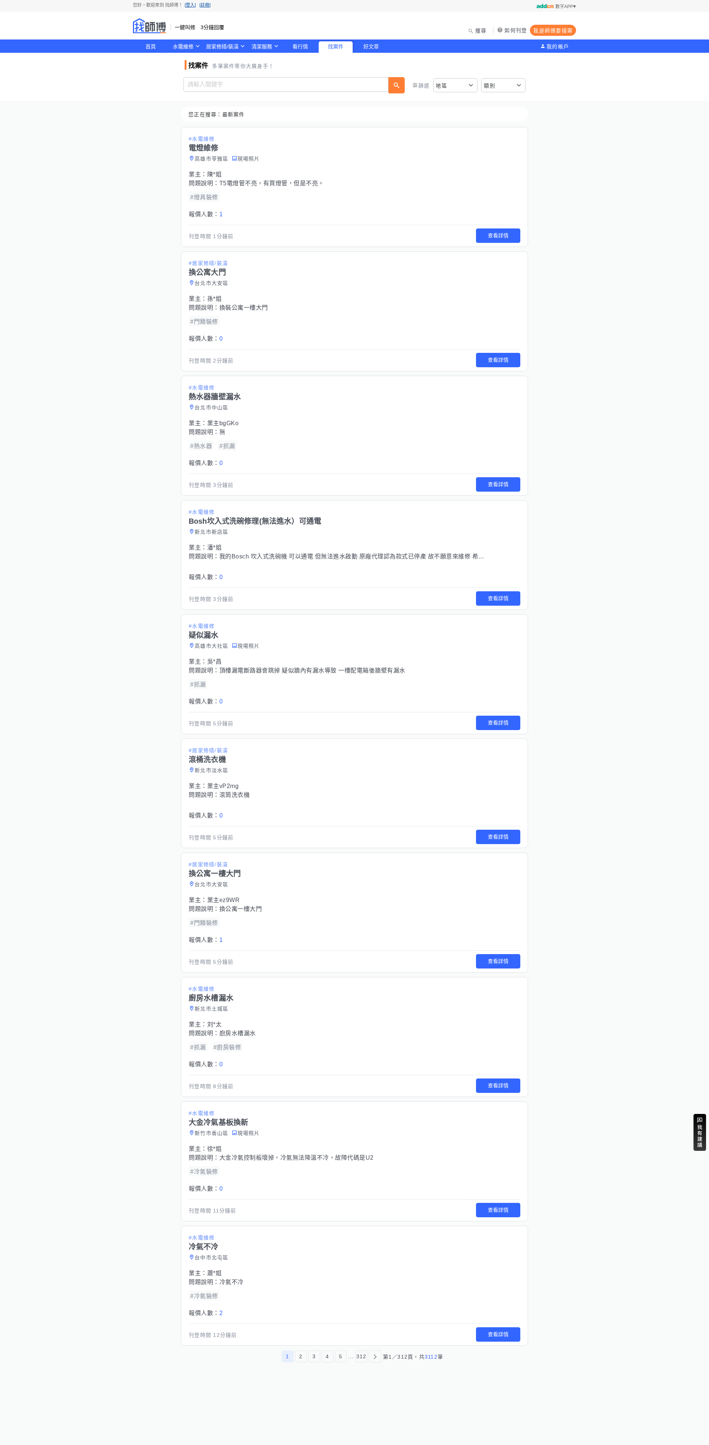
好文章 (371, 46)
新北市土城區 (212, 1009)
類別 (489, 86)
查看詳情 (498, 235)
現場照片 (248, 159)
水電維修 (183, 46)
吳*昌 (214, 661)
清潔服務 (261, 46)
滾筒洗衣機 (234, 795)
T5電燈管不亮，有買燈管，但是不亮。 (271, 183)
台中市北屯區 (212, 1257)
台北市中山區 (212, 407)
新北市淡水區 (212, 770)
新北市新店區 (212, 532)
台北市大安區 (212, 283)
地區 (441, 86)
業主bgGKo (223, 423)
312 (361, 1356)
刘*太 (214, 1024)
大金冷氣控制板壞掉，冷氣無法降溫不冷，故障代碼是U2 (296, 1158)
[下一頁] (375, 1356)
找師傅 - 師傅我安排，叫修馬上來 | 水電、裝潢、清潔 (149, 25)
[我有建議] (699, 1132)
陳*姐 (214, 174)
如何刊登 (515, 30)
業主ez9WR (223, 900)
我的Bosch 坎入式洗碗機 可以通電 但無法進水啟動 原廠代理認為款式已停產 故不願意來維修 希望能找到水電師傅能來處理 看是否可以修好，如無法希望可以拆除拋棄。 (447, 556)
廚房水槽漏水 (237, 1033)
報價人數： (206, 214)
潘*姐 (214, 547)
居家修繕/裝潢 (222, 46)
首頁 (150, 46)
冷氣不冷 (231, 1282)
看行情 (300, 46)
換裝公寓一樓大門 (243, 308)
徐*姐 (214, 1149)
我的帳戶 (558, 46)
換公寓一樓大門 (240, 909)
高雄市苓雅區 (212, 159)
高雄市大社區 (212, 646)
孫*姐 (214, 299)
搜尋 (481, 31)
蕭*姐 (214, 1273)
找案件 (335, 46)
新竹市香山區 (212, 1133)
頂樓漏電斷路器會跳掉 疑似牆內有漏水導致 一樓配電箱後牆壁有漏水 (312, 670)
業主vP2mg (223, 786)
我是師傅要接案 (553, 31)
